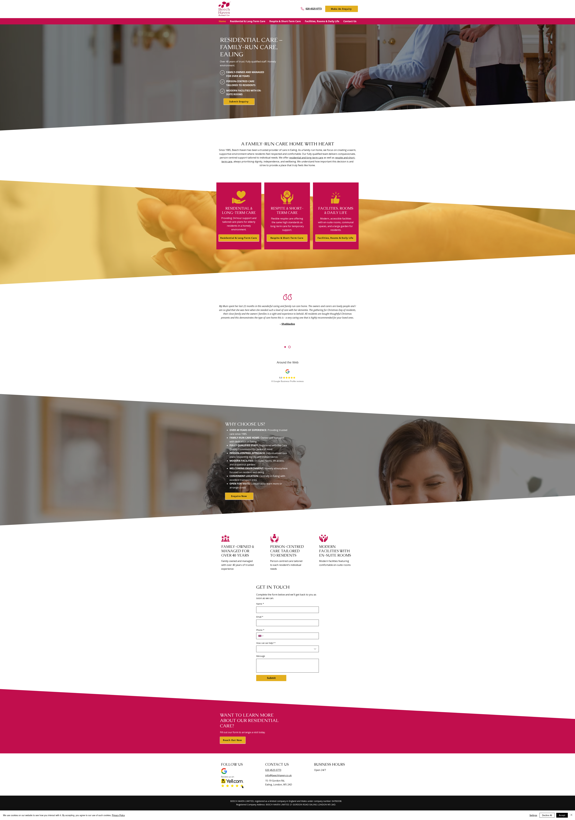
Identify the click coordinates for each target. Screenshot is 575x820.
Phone (260, 630)
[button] (341, 9)
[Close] (571, 815)
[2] (290, 347)
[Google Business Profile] (224, 771)
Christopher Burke (288, 335)
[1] (285, 347)
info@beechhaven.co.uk (278, 775)
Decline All (547, 815)
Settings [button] (533, 815)
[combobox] (287, 649)
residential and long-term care (306, 157)
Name (260, 603)
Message (260, 656)
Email (259, 616)
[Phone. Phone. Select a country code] (261, 636)
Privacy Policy (118, 815)
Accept (562, 815)
